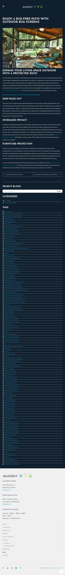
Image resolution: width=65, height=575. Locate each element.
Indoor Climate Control (11, 339)
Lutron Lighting (9, 260)
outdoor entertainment (11, 430)
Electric (6, 452)
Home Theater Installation (12, 233)
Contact (5, 555)
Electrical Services (9, 241)
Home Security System (11, 327)
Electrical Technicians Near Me (13, 346)
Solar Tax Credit (9, 376)
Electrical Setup (9, 408)
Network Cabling (9, 368)
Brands (5, 533)
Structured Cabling (10, 371)
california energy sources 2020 (13, 287)
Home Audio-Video (9, 412)
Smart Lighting (8, 219)
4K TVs (6, 331)
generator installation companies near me (16, 248)
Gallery (5, 540)
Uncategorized (9, 203)
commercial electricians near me (14, 282)
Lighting (6, 304)
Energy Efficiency (9, 263)
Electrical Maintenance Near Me (13, 309)
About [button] (5, 524)
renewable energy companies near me (15, 290)
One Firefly (47, 567)
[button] (3, 6)
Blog (6, 200)
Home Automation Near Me (12, 307)
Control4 (7, 420)
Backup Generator (9, 403)
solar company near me (11, 246)
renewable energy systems (12, 285)
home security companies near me (14, 300)
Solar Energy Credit (10, 373)
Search (59, 191)
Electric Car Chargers (10, 381)
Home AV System (9, 415)
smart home (7, 437)
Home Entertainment (10, 417)
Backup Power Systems (11, 268)
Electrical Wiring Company (12, 361)
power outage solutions (11, 442)
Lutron (6, 253)
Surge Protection (9, 312)
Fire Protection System (11, 388)
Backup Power (8, 238)
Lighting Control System (11, 427)
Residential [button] (6, 530)
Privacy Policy (59, 567)
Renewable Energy (9, 400)
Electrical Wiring (9, 250)
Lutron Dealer (8, 398)
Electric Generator (9, 405)
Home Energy (8, 393)
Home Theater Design (10, 334)
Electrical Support (9, 410)
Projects (7, 543)
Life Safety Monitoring (10, 390)
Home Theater (8, 329)
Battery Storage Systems (11, 270)
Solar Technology (9, 255)
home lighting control (10, 449)
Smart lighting (8, 444)
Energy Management (10, 265)
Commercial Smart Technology (13, 358)
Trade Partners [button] (8, 537)
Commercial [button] (7, 527)
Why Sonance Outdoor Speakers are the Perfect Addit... (47, 174)
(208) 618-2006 (7, 504)
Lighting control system (11, 447)
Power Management (10, 395)
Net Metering (8, 324)
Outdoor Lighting (9, 275)
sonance (6, 457)
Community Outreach (10, 292)
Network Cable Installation (12, 366)
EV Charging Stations (10, 383)
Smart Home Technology (11, 341)
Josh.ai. (6, 356)
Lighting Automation (10, 378)
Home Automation (9, 354)
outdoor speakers (9, 459)
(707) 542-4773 (7, 490)
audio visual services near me (13, 297)
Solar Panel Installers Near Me (13, 216)
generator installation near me (13, 226)
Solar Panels (8, 211)
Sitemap (53, 567)
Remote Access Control (11, 319)
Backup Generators (10, 221)
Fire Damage (8, 349)
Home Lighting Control (11, 425)
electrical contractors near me (13, 214)
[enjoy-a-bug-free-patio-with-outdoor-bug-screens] (32, 48)
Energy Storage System (11, 422)
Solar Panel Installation (11, 228)
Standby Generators (10, 363)
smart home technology (11, 462)
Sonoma (6, 351)
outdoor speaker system (11, 432)
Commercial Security (10, 317)
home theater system (10, 439)
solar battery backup (10, 277)
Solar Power (7, 223)
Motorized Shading (9, 454)
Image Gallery (9, 546)
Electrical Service (9, 280)
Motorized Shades (9, 236)
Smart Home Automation (11, 231)
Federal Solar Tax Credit (11, 322)
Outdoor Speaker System (11, 464)
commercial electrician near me (13, 243)
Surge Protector (9, 314)
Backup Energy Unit (10, 435)
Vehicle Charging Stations (12, 385)
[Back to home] (32, 6)
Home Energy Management (12, 258)
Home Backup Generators (11, 273)
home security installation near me (14, 302)
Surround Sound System (11, 336)
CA (5, 344)
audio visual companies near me (13, 295)
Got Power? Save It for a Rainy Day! (14, 174)
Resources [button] (6, 549)
